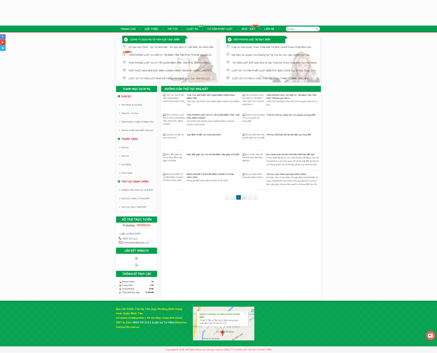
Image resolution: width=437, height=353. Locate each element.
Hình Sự (125, 156)
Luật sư (192, 29)
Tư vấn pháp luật (220, 29)
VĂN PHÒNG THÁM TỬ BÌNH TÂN (137, 122)
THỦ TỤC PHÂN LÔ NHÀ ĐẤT (135, 198)
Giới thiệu (151, 29)
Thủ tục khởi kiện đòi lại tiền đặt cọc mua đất (288, 134)
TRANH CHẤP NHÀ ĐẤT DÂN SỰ (137, 130)
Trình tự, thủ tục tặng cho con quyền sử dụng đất (290, 115)
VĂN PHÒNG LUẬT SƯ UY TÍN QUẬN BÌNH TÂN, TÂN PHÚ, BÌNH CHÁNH (169, 62)
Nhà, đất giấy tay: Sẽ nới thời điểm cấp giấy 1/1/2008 (213, 154)
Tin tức (172, 29)
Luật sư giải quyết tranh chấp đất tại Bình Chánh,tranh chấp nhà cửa (271, 47)
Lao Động (126, 164)
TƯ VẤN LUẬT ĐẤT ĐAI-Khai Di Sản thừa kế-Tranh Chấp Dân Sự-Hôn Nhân (274, 62)
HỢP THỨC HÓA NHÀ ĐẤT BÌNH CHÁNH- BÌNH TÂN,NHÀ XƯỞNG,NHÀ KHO (170, 70)
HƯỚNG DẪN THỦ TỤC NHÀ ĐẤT (137, 190)
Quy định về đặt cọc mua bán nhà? (204, 134)
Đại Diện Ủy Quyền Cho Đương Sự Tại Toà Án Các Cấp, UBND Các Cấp (271, 54)
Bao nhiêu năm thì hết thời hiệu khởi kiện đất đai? (290, 154)
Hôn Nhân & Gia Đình (131, 104)
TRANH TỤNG (129, 139)
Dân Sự (124, 147)
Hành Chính (126, 173)
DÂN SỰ (126, 96)
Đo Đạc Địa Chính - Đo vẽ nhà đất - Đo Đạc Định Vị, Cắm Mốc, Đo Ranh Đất (171, 47)
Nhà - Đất (249, 29)
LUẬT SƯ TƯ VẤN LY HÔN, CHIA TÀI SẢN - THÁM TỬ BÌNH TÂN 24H (270, 78)
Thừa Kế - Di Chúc (129, 113)
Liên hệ (269, 29)
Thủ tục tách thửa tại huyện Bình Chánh (286, 174)
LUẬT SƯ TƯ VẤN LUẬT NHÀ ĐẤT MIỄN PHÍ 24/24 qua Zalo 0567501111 (169, 78)
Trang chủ (128, 29)
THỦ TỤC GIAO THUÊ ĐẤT (134, 207)
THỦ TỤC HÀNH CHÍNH (135, 181)
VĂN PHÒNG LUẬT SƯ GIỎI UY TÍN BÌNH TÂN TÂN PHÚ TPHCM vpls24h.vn (170, 54)
